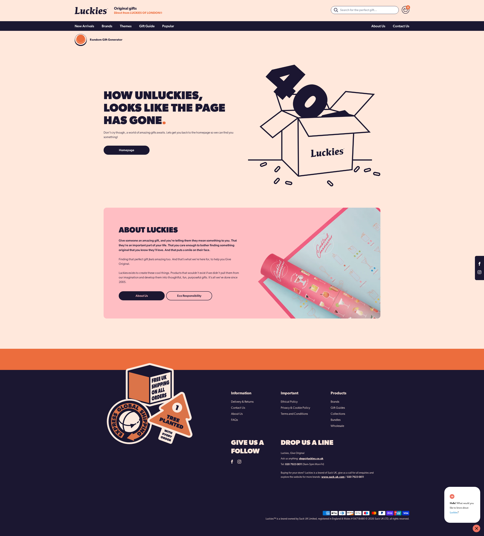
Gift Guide (147, 26)
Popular (168, 26)
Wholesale (337, 426)
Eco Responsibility (189, 296)
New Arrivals (84, 26)
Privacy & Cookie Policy (295, 407)
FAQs (234, 420)
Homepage (126, 150)
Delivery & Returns (242, 401)
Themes (126, 26)
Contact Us (401, 26)
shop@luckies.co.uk (311, 458)
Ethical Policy (289, 401)
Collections (338, 414)
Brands (107, 26)
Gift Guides (338, 407)
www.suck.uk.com (332, 477)
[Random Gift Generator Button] (80, 40)
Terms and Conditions (294, 414)
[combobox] (365, 10)
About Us (378, 26)
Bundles (336, 420)
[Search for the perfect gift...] (336, 10)
